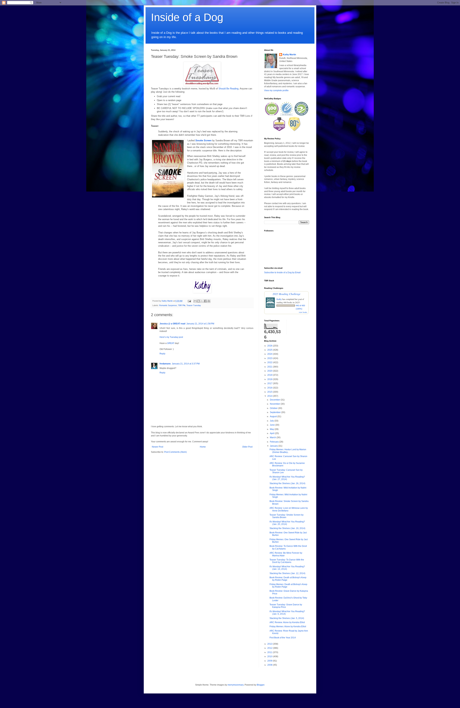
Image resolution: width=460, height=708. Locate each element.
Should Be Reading (228, 88)
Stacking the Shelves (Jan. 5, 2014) (287, 618)
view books (303, 312)
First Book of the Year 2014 (283, 637)
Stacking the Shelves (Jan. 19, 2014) (287, 528)
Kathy (279, 299)
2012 (270, 648)
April (272, 433)
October (274, 408)
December (275, 400)
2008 (270, 665)
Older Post (247, 447)
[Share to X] (202, 301)
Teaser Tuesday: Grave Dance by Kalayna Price (286, 605)
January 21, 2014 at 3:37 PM (186, 363)
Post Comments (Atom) (175, 452)
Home (203, 447)
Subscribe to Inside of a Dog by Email (282, 272)
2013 (270, 644)
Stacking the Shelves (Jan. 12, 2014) (287, 573)
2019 (270, 375)
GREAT (170, 343)
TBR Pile (181, 305)
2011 (270, 652)
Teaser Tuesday (194, 305)
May (272, 429)
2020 (270, 371)
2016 (270, 387)
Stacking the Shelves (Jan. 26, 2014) (287, 483)
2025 (270, 350)
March (273, 437)
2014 (270, 396)
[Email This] (195, 301)
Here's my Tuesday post (171, 337)
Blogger (260, 685)
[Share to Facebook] (205, 301)
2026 (270, 345)
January (274, 446)
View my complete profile (276, 90)
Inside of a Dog (187, 17)
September (275, 412)
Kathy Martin (289, 54)
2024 (270, 354)
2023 (270, 358)
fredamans (165, 363)
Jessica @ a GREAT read (172, 323)
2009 (270, 661)
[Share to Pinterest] (209, 301)
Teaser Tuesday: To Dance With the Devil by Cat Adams (287, 560)
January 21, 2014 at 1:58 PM (200, 323)
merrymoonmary (235, 685)
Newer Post (157, 447)
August (273, 416)
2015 (270, 392)
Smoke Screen (203, 140)
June (272, 425)
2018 (270, 379)
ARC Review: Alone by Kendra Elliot (287, 622)
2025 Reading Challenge (286, 294)
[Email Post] (189, 301)
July (272, 421)
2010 (270, 656)
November (275, 404)
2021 (270, 366)
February (274, 442)
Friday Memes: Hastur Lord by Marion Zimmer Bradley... (288, 450)
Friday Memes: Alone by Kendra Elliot (288, 626)
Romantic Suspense (168, 305)
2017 (270, 383)
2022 (270, 362)
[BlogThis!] (198, 301)
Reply (162, 353)
